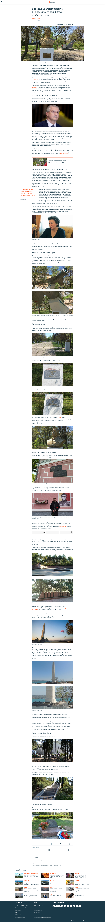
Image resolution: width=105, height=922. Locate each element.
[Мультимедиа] (101, 2)
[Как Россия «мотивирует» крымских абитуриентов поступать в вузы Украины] (70, 875)
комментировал (64, 153)
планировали (62, 526)
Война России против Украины (31, 873)
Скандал (60, 417)
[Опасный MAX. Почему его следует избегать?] (45, 895)
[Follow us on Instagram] (62, 906)
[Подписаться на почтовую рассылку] (79, 906)
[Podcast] (77, 906)
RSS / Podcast (18, 914)
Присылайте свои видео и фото (21, 905)
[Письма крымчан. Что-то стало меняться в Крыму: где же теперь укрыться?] (19, 889)
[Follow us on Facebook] (53, 906)
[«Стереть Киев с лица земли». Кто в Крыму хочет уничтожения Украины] (45, 875)
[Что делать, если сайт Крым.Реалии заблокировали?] (70, 895)
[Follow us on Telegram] (68, 906)
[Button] (60, 24)
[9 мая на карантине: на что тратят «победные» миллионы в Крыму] (40, 162)
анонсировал (35, 79)
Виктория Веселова (36, 18)
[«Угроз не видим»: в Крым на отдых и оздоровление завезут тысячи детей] (45, 889)
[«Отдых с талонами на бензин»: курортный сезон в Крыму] (45, 882)
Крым (76, 887)
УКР (94, 2)
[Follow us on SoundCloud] (71, 906)
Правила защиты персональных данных (42, 917)
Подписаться (18, 910)
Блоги (25, 887)
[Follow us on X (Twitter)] (56, 906)
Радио (16, 912)
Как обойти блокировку (20, 917)
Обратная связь (37, 912)
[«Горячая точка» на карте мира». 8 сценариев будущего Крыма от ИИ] (70, 889)
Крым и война (53, 873)
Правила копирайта (38, 910)
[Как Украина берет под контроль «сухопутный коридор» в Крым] (19, 875)
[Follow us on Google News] (65, 906)
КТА (97, 2)
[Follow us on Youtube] (59, 906)
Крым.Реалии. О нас (38, 905)
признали (34, 87)
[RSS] (74, 906)
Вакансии (36, 914)
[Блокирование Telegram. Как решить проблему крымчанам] (19, 895)
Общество (34, 6)
